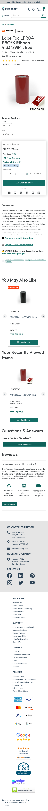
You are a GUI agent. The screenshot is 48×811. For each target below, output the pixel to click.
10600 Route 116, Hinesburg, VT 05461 (20, 543)
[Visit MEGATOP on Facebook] (9, 575)
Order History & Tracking (22, 608)
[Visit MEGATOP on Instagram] (9, 582)
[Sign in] (28, 10)
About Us (16, 652)
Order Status (18, 605)
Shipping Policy (18, 676)
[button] (20, 162)
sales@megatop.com (20, 548)
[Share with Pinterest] (21, 193)
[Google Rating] (23, 736)
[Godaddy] (18, 782)
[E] (33, 193)
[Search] (43, 15)
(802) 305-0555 (18, 537)
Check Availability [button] (11, 166)
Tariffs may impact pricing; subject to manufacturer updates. (25, 260)
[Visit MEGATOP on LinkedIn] (20, 575)
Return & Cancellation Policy (23, 682)
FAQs (15, 660)
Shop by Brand (18, 614)
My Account (17, 603)
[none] (5, 15)
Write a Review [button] (37, 60)
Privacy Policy (18, 688)
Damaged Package (20, 630)
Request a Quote (19, 617)
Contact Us (17, 642)
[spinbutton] (10, 174)
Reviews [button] (25, 60)
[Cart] (44, 10)
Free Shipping (16, 334)
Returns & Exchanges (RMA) (23, 627)
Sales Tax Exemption (20, 639)
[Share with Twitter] (15, 193)
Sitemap (16, 666)
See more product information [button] (19, 238)
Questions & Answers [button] (11, 65)
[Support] (33, 10)
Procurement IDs (19, 636)
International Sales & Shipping (24, 679)
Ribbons (10, 24)
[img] (23, 30)
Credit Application (20, 663)
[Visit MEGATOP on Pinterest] (32, 575)
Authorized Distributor (21, 655)
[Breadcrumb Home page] (3, 24)
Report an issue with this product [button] (19, 244)
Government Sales (20, 658)
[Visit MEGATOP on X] (20, 582)
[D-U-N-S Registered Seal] (23, 768)
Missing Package (19, 633)
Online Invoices (18, 611)
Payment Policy (18, 685)
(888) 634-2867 (18, 532)
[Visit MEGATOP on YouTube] (32, 582)
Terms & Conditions (20, 691)
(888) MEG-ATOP (18, 535)
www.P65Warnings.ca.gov (13, 254)
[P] (39, 193)
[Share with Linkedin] (27, 193)
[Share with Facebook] (9, 193)
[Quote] (39, 10)
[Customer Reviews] (23, 752)
